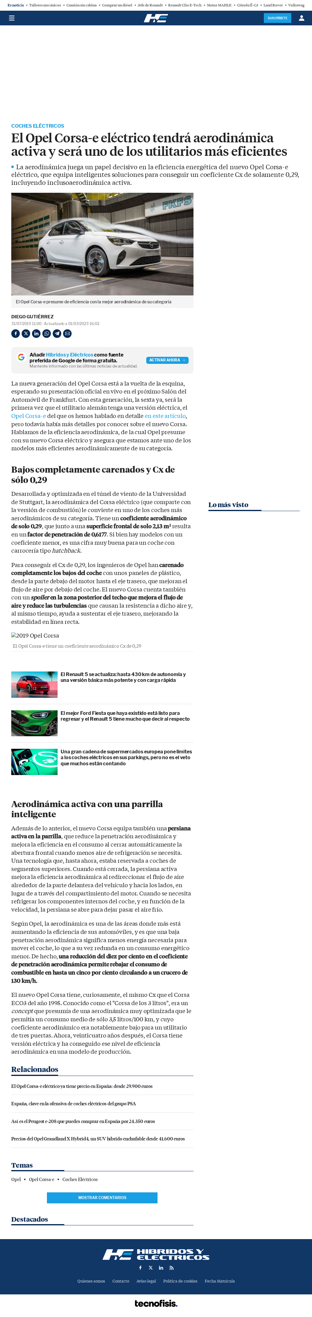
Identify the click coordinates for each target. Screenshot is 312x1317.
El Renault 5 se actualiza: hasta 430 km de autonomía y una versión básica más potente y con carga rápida (123, 677)
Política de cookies (180, 1281)
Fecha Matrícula (220, 1281)
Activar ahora (164, 360)
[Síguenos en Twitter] (151, 1268)
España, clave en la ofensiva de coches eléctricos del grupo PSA (73, 1103)
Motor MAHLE (219, 5)
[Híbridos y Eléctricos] (156, 1254)
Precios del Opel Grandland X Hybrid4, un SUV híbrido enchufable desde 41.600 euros (98, 1138)
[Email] (67, 333)
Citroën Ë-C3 (247, 5)
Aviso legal (146, 1281)
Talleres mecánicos (45, 5)
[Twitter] (26, 333)
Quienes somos (91, 1281)
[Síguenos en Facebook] (140, 1268)
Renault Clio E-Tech (184, 5)
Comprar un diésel (117, 5)
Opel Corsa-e (28, 416)
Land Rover (273, 5)
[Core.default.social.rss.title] (171, 1268)
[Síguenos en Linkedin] (161, 1268)
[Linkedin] (36, 333)
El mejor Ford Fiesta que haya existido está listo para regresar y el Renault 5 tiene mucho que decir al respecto (125, 716)
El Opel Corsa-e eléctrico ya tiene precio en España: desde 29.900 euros (82, 1086)
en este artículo (165, 416)
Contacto (120, 1281)
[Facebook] (15, 333)
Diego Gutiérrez (32, 317)
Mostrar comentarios (102, 1197)
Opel (16, 1179)
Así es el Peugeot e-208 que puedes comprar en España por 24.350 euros (83, 1121)
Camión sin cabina (81, 5)
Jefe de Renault (150, 5)
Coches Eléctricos (37, 126)
